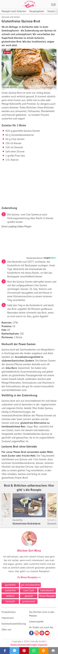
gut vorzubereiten (30, 584)
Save (8, 52)
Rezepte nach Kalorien (14, 11)
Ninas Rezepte (47, 595)
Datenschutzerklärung (14, 623)
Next (50, 505)
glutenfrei (10, 584)
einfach (10, 595)
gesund (29, 595)
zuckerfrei (10, 590)
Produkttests (9, 612)
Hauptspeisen (36, 11)
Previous (7, 505)
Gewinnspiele (36, 621)
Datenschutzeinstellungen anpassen (29, 644)
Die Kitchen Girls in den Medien (41, 613)
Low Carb (29, 590)
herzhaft (10, 601)
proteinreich (28, 601)
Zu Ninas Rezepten (27, 577)
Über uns (6, 629)
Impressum (8, 617)
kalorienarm (47, 590)
